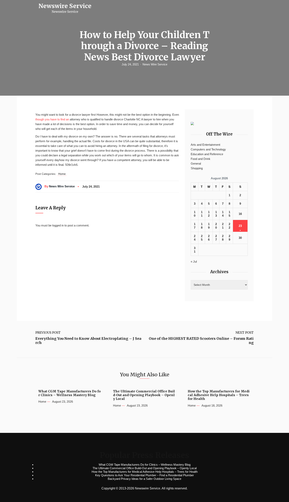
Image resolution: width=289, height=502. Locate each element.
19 (209, 225)
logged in (58, 225)
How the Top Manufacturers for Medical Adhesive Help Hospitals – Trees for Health (218, 395)
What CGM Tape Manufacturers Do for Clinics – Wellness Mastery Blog (69, 393)
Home (62, 173)
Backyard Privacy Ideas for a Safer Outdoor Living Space (144, 478)
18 (201, 225)
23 (240, 225)
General (196, 163)
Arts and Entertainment (205, 144)
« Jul (194, 261)
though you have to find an (52, 119)
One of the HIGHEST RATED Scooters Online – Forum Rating (201, 340)
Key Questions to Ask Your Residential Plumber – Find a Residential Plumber (144, 475)
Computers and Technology (208, 149)
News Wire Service (155, 64)
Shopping (197, 168)
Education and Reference (207, 154)
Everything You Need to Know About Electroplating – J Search (88, 340)
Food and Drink (200, 158)
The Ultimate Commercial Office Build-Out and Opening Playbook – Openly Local (144, 395)
